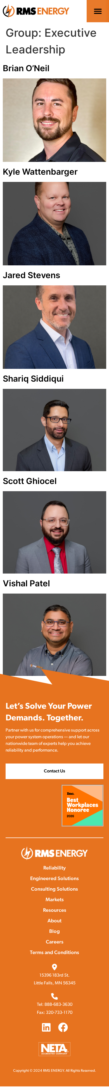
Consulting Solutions (54, 889)
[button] (98, 11)
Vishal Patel (26, 583)
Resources (54, 910)
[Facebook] (63, 1027)
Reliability (54, 868)
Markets (55, 900)
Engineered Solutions (54, 878)
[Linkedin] (46, 1027)
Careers (54, 942)
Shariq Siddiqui (33, 379)
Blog (54, 931)
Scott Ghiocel (30, 481)
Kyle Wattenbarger (40, 172)
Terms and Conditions (54, 952)
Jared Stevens (31, 275)
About (54, 921)
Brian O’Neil (26, 68)
